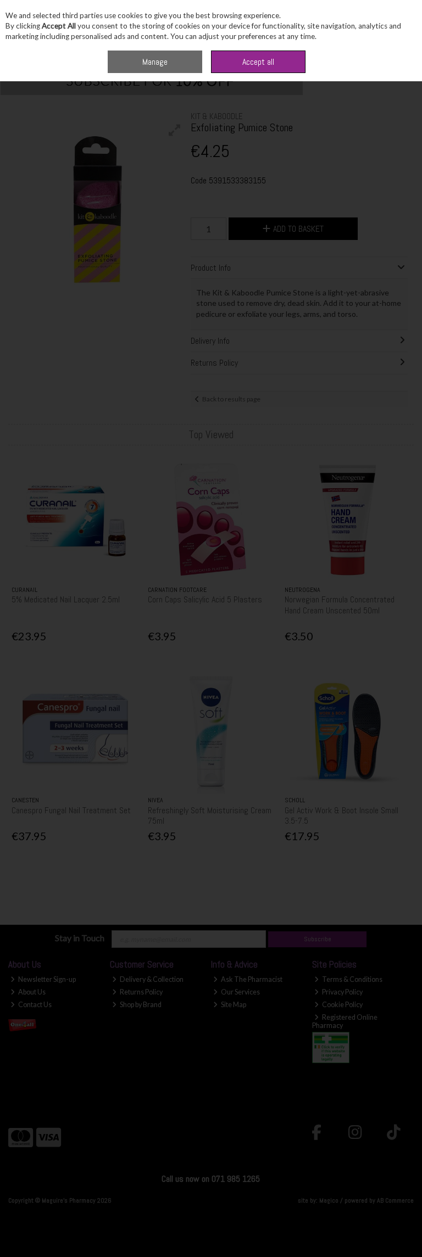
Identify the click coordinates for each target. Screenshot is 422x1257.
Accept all (258, 62)
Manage (155, 62)
